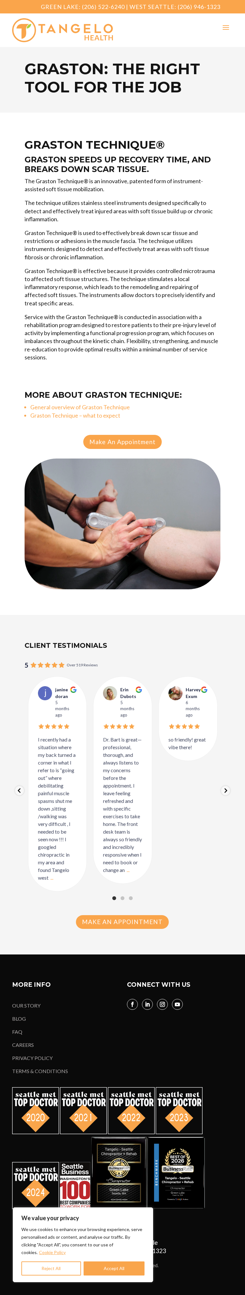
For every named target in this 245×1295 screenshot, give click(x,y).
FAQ (17, 1032)
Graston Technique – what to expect (75, 415)
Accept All (114, 1268)
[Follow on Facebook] (132, 1004)
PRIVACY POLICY (32, 1058)
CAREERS (23, 1045)
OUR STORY (26, 1005)
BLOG (19, 1019)
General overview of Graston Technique (80, 407)
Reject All (51, 1268)
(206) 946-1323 (199, 6)
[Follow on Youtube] (177, 1004)
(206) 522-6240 (103, 6)
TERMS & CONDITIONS (40, 1071)
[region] (83, 1244)
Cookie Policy (52, 1252)
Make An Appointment (122, 441)
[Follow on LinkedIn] (147, 1004)
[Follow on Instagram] (162, 1004)
